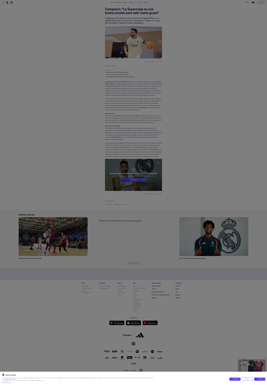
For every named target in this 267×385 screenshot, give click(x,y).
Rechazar (260, 379)
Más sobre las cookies (6, 382)
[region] (133, 378)
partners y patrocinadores (11, 379)
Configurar (247, 379)
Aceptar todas (235, 379)
